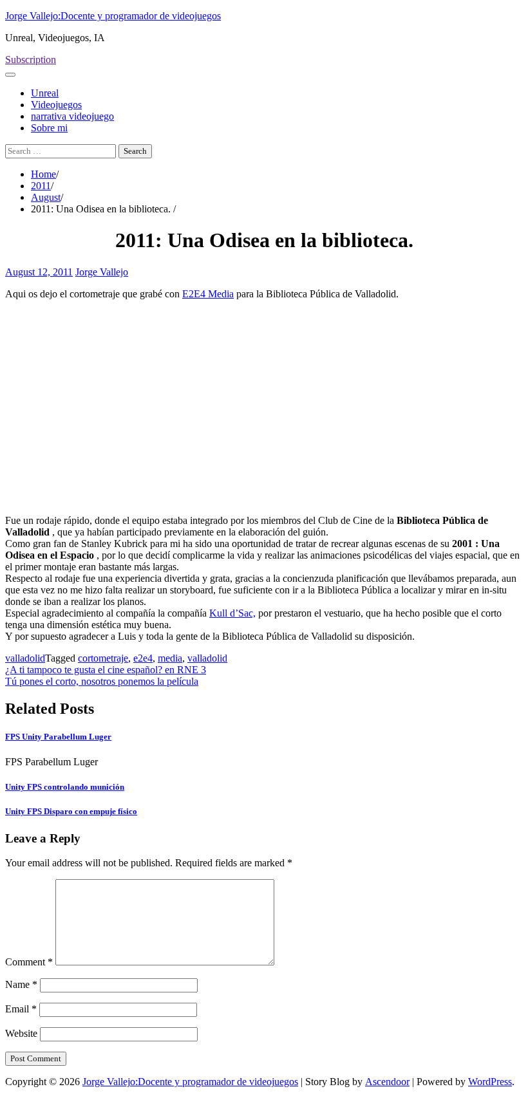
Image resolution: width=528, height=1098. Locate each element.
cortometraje (103, 658)
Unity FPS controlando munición (64, 787)
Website (21, 1033)
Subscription (30, 59)
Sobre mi (49, 127)
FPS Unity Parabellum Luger (58, 736)
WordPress (490, 1081)
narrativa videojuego (72, 116)
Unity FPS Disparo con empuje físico (71, 811)
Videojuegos (56, 104)
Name (21, 984)
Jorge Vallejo (101, 271)
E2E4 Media (208, 293)
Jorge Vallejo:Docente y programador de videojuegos (113, 15)
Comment (29, 961)
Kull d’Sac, (232, 613)
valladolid (25, 658)
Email (21, 1008)
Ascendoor (387, 1081)
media (170, 658)
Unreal (45, 93)
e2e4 (143, 658)
